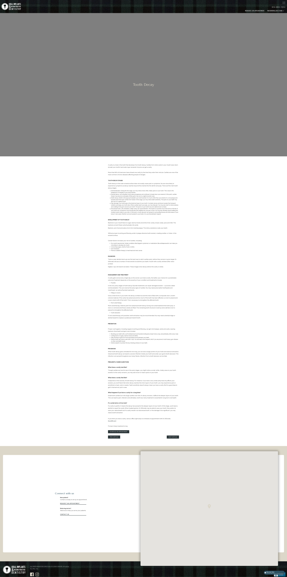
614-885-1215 (279, 7)
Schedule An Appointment (118, 431)
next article (173, 437)
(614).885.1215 (112, 421)
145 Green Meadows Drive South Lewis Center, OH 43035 (49, 566)
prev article (114, 437)
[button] (276, 11)
